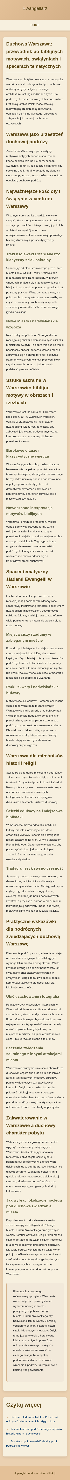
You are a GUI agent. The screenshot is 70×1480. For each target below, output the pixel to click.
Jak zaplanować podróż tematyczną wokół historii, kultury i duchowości (34, 1431)
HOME (35, 25)
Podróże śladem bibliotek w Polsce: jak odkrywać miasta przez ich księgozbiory (32, 1419)
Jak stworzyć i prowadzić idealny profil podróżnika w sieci (31, 1443)
